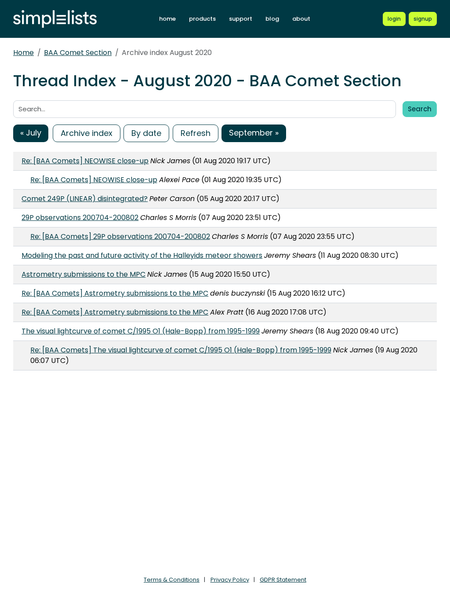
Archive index (86, 133)
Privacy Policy (229, 579)
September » (254, 132)
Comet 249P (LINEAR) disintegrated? (85, 199)
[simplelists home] (55, 19)
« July (30, 132)
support (240, 19)
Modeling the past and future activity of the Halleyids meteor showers (142, 255)
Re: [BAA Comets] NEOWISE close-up (85, 161)
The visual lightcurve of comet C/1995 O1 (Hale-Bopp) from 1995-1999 (141, 331)
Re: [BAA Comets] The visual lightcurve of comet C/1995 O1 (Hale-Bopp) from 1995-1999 (180, 350)
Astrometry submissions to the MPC (83, 274)
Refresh (195, 133)
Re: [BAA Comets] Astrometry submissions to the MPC (115, 293)
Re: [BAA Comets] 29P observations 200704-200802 (120, 236)
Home (23, 53)
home (167, 19)
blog (272, 19)
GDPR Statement (283, 579)
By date (146, 133)
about (301, 19)
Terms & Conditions (172, 579)
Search (420, 109)
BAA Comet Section (78, 53)
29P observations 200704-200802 (80, 218)
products (202, 19)
